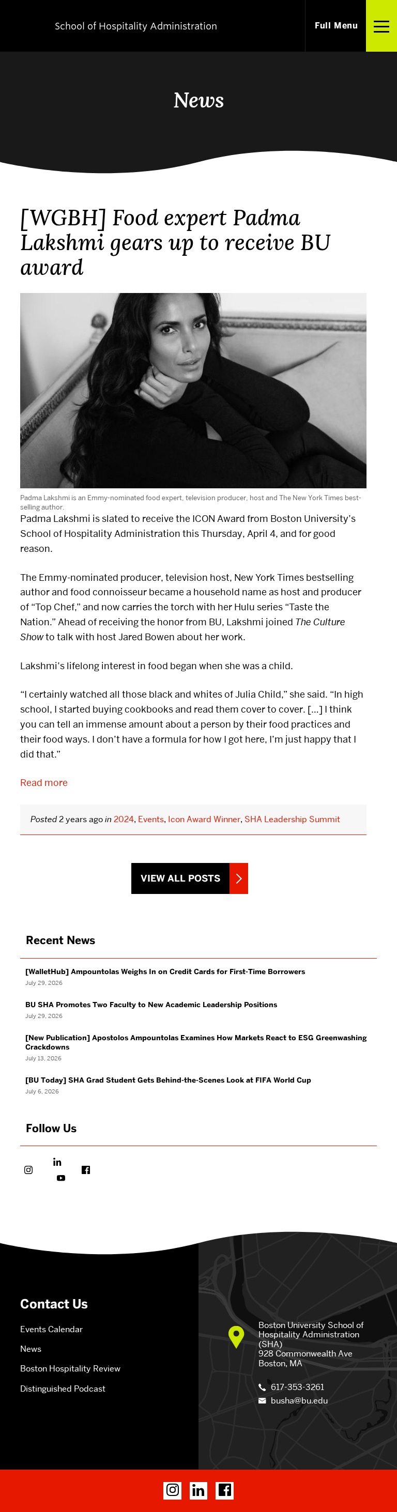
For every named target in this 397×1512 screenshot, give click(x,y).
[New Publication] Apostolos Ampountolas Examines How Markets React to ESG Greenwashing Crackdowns (196, 1042)
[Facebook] (225, 1491)
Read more (44, 783)
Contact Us (54, 1304)
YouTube (61, 1179)
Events (151, 819)
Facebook (86, 1171)
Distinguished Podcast (62, 1388)
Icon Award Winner (204, 819)
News (30, 1349)
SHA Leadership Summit (292, 819)
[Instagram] (172, 1491)
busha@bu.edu (299, 1400)
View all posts (180, 878)
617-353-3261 (297, 1387)
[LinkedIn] (199, 1491)
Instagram (28, 1171)
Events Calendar (51, 1329)
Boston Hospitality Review (70, 1368)
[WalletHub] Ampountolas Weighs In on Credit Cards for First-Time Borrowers (165, 972)
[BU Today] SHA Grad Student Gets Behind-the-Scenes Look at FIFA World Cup (168, 1080)
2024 (124, 819)
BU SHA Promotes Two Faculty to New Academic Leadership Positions (151, 1005)
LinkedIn (57, 1162)
